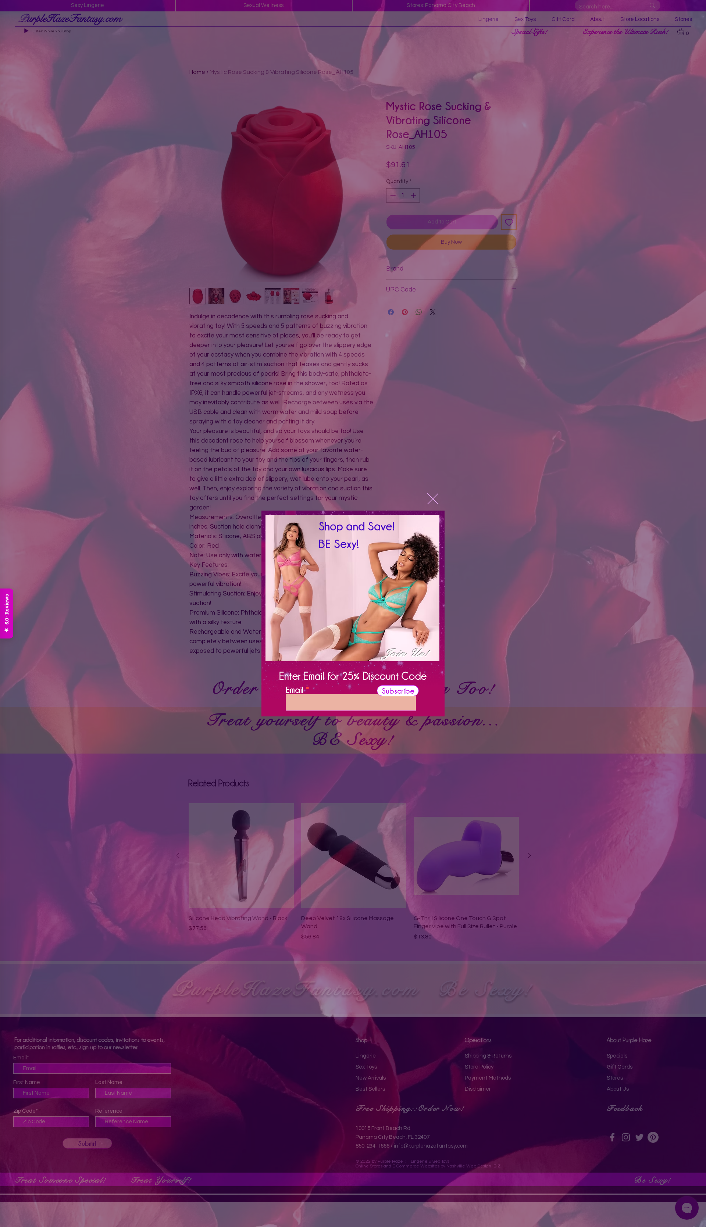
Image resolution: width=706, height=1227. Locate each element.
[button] (432, 498)
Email (294, 689)
